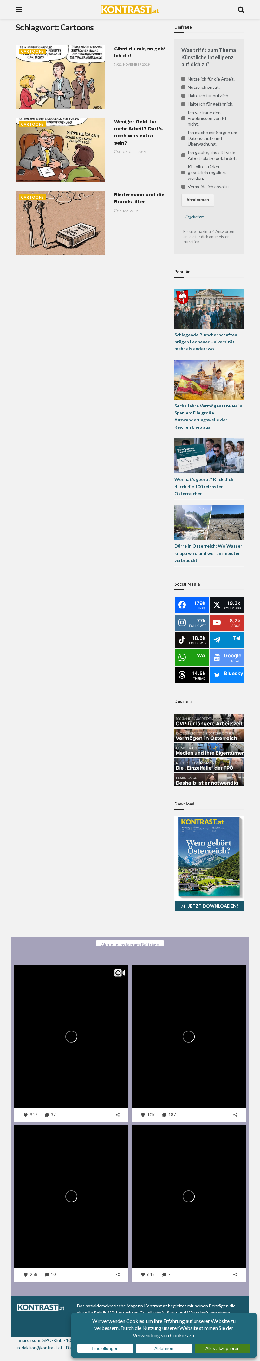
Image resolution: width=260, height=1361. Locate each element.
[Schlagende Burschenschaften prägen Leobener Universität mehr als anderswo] (209, 308)
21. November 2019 (133, 64)
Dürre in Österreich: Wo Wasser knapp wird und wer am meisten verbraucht (208, 553)
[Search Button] (241, 9)
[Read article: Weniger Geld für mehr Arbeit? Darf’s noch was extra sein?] (60, 150)
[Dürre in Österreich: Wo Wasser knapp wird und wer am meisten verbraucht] (209, 521)
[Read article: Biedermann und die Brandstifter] (60, 223)
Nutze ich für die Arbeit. (211, 78)
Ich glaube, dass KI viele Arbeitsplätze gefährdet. (212, 155)
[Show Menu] (19, 9)
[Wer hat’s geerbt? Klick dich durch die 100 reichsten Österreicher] (209, 455)
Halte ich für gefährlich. (210, 104)
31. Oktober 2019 (131, 151)
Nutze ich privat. (204, 87)
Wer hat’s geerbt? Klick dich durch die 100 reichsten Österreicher (203, 486)
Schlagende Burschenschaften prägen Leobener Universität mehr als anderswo (205, 342)
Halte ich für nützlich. (208, 95)
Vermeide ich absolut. (209, 186)
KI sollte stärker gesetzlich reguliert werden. (207, 172)
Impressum (28, 1340)
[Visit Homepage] (129, 9)
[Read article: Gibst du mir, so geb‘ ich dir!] (60, 77)
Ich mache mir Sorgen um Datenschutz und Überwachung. (212, 138)
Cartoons (32, 51)
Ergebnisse (194, 216)
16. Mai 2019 (127, 210)
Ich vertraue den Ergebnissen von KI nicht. (207, 118)
